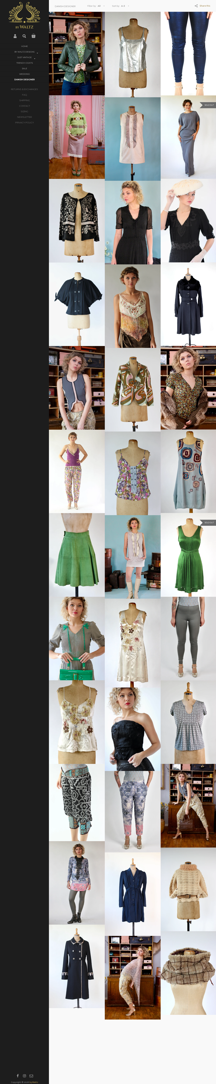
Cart (34, 36)
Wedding (24, 74)
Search (24, 36)
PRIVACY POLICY (24, 122)
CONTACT (24, 106)
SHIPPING (24, 100)
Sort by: (116, 6)
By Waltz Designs (24, 51)
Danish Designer (24, 79)
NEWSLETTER (24, 117)
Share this (205, 6)
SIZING (24, 111)
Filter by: (91, 6)
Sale (24, 68)
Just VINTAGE (24, 57)
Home (24, 46)
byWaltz (34, 1082)
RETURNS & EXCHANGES (24, 89)
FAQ (24, 94)
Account (15, 36)
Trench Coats (24, 63)
